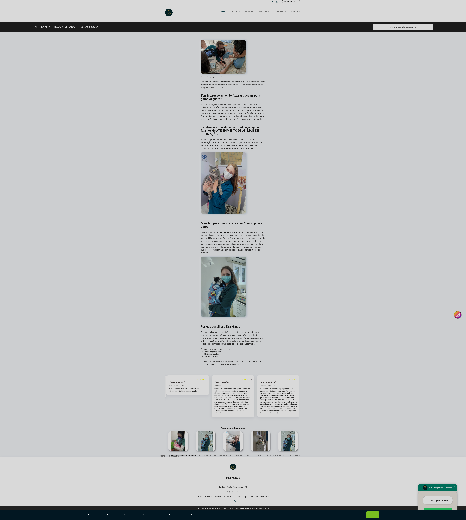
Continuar (372, 515)
